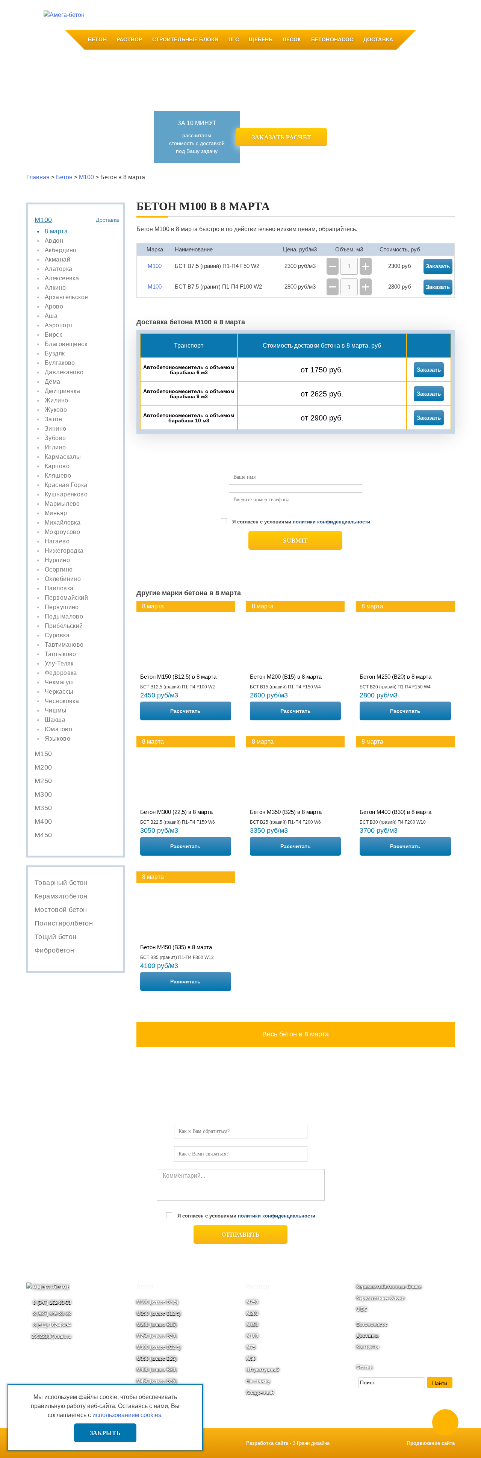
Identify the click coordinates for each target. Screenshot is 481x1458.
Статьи (364, 1367)
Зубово (55, 438)
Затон (53, 419)
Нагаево (57, 541)
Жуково (56, 410)
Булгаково (60, 363)
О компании (132, 15)
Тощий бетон (56, 937)
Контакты (318, 15)
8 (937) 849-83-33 (51, 1314)
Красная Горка (66, 485)
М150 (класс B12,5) (158, 1313)
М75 (251, 1347)
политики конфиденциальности (331, 522)
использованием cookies (126, 1415)
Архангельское (66, 297)
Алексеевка (62, 278)
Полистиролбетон (64, 923)
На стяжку (258, 1381)
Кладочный (260, 1392)
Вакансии (200, 15)
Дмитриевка (62, 391)
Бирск (53, 335)
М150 (43, 754)
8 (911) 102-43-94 (51, 1325)
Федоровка (61, 673)
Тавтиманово (64, 645)
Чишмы (56, 711)
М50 (251, 1358)
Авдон (54, 241)
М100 (43, 220)
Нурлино (57, 560)
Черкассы (59, 692)
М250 (43, 781)
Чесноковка (62, 701)
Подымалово (64, 617)
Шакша (55, 720)
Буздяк (55, 354)
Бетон (97, 39)
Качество (168, 15)
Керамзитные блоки (380, 1298)
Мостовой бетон (61, 910)
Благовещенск (66, 344)
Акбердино (61, 250)
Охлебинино (63, 579)
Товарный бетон (61, 882)
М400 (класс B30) (156, 1370)
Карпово (57, 466)
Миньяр (56, 513)
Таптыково (60, 654)
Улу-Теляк (59, 664)
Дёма (53, 382)
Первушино (62, 607)
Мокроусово (62, 532)
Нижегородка (64, 551)
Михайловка (62, 523)
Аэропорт (59, 325)
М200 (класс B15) (156, 1325)
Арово (54, 307)
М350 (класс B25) (156, 1358)
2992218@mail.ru (51, 1336)
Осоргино (59, 570)
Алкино (55, 288)
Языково (57, 739)
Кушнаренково (66, 495)
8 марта (56, 231)
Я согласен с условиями (301, 522)
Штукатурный (262, 1370)
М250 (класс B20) (156, 1336)
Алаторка (58, 269)
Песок (292, 39)
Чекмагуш (59, 682)
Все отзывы (283, 15)
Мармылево (62, 504)
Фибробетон (54, 950)
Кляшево (58, 476)
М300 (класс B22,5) (158, 1347)
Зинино (56, 429)
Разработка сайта (267, 1443)
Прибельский (64, 626)
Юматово (58, 729)
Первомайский (66, 598)
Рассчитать (185, 711)
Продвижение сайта (431, 1443)
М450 (43, 835)
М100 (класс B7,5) (157, 1302)
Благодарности (240, 15)
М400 (43, 821)
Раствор (129, 39)
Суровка (57, 635)
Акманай (57, 260)
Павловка (59, 588)
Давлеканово (64, 372)
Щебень (260, 39)
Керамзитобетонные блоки (389, 1287)
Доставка (378, 39)
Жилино (56, 401)
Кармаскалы (63, 457)
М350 (43, 808)
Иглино (55, 448)
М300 (43, 794)
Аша (51, 316)
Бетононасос (332, 39)
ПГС (233, 39)
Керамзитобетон (61, 896)
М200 (43, 767)
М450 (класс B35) (156, 1381)
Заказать (429, 369)
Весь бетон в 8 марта (295, 1034)
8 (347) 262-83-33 (51, 1302)
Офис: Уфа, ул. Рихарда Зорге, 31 (409, 15)
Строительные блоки (185, 39)
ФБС (361, 1309)
